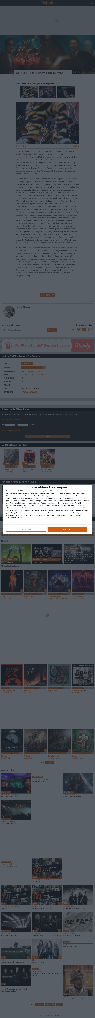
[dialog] (47, 509)
